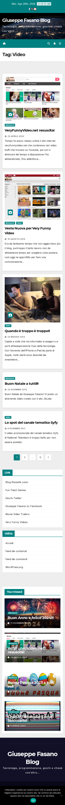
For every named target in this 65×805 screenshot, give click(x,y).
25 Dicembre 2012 (17, 389)
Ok (33, 800)
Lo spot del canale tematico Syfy (31, 423)
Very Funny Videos (16, 522)
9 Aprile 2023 (18, 691)
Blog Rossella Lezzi (16, 482)
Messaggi (10, 125)
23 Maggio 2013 (16, 337)
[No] (61, 795)
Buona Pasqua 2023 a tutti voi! (31, 684)
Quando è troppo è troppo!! (27, 331)
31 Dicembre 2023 (20, 623)
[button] (48, 43)
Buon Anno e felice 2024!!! (31, 618)
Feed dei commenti (16, 559)
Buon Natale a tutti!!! (21, 384)
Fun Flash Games (15, 490)
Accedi (9, 543)
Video (19, 223)
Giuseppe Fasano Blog (26, 20)
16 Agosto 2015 (16, 239)
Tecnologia (13, 712)
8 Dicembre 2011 (16, 428)
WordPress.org (14, 567)
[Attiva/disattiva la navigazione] (60, 43)
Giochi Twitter (13, 498)
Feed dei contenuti (16, 551)
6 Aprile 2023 (18, 726)
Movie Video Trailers (17, 514)
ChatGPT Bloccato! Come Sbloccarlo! (30, 719)
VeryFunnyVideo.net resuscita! (29, 130)
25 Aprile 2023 (16, 136)
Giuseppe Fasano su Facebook (23, 506)
